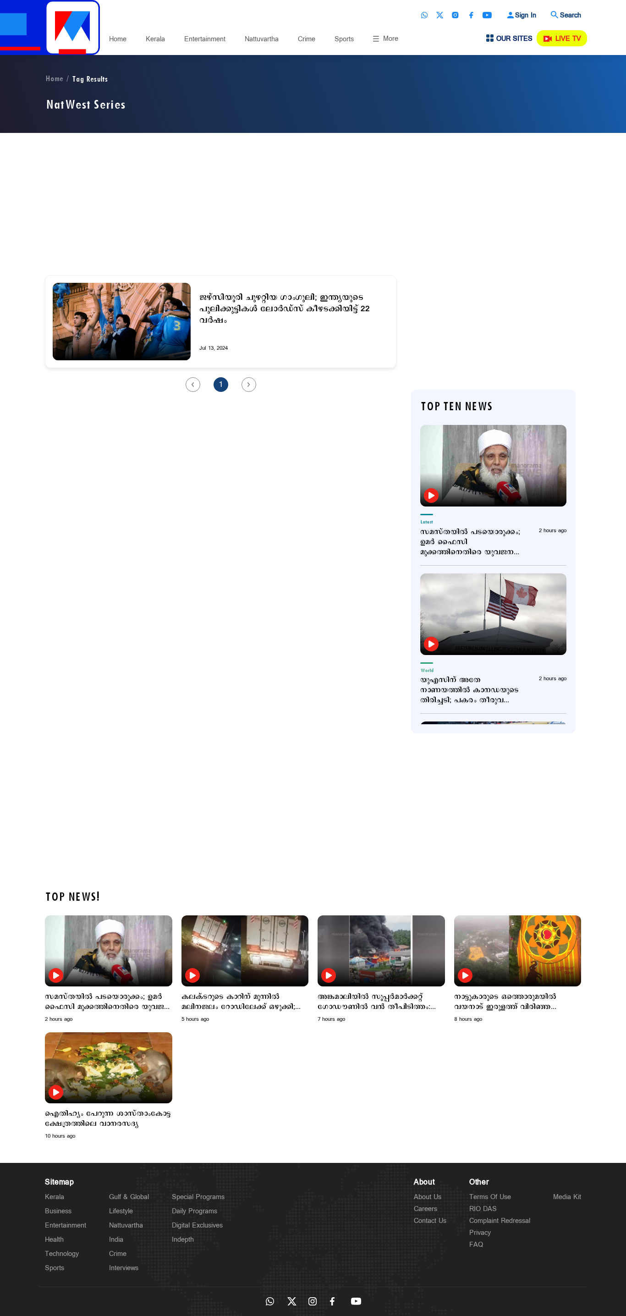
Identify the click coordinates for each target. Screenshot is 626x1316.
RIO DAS (483, 1209)
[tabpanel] (108, 969)
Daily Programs (194, 1211)
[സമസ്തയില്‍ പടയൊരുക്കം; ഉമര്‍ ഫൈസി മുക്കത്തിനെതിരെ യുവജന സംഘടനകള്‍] (493, 466)
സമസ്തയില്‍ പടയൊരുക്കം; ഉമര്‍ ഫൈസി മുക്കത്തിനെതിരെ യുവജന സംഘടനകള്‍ (470, 542)
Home (117, 39)
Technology (62, 1254)
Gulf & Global (129, 1197)
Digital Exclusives (197, 1225)
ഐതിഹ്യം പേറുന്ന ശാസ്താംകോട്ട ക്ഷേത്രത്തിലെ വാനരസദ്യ (108, 1119)
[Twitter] (440, 15)
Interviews (123, 1268)
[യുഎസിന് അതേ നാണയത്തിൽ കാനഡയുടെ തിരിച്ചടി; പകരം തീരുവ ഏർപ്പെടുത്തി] (493, 614)
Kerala (155, 39)
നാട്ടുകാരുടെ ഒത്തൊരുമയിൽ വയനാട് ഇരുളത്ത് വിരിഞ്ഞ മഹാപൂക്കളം (505, 1002)
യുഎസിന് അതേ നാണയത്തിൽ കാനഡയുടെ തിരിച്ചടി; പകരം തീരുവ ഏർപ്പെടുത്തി (469, 690)
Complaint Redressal (499, 1221)
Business (58, 1211)
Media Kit (567, 1197)
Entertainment (204, 39)
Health (54, 1239)
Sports (344, 39)
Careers (425, 1209)
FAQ (476, 1245)
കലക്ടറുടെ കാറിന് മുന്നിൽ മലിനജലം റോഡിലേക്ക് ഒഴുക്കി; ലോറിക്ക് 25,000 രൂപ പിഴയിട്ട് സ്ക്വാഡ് (238, 1002)
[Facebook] (471, 15)
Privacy (480, 1233)
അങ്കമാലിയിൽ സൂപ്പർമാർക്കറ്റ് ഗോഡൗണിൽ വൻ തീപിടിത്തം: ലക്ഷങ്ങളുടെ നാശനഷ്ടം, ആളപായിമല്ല (374, 1002)
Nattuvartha (262, 39)
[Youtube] (487, 15)
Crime (306, 39)
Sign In (525, 15)
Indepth (183, 1239)
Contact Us (430, 1221)
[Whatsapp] (424, 15)
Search (570, 15)
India (116, 1239)
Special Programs (198, 1197)
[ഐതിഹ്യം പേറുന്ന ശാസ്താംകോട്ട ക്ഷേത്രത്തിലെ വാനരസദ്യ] (108, 1067)
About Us (427, 1197)
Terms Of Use (490, 1197)
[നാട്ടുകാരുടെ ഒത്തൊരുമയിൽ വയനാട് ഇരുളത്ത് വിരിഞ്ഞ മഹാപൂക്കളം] (518, 950)
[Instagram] (455, 15)
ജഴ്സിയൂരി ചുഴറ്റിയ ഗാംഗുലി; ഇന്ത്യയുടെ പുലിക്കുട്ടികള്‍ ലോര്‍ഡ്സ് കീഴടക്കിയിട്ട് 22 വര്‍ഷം (284, 309)
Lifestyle (121, 1211)
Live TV (568, 39)
